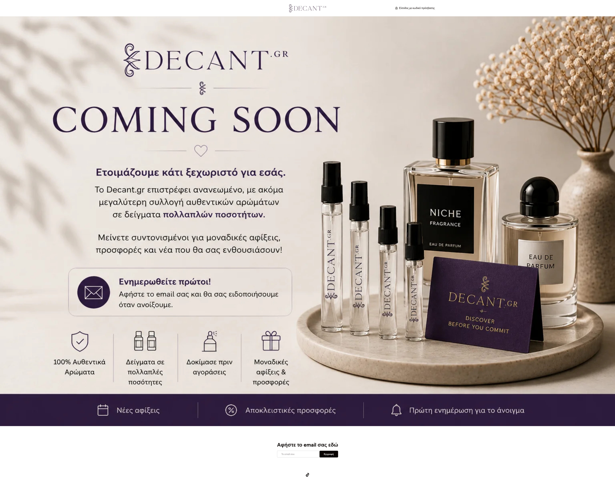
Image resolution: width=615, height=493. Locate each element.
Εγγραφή (329, 454)
